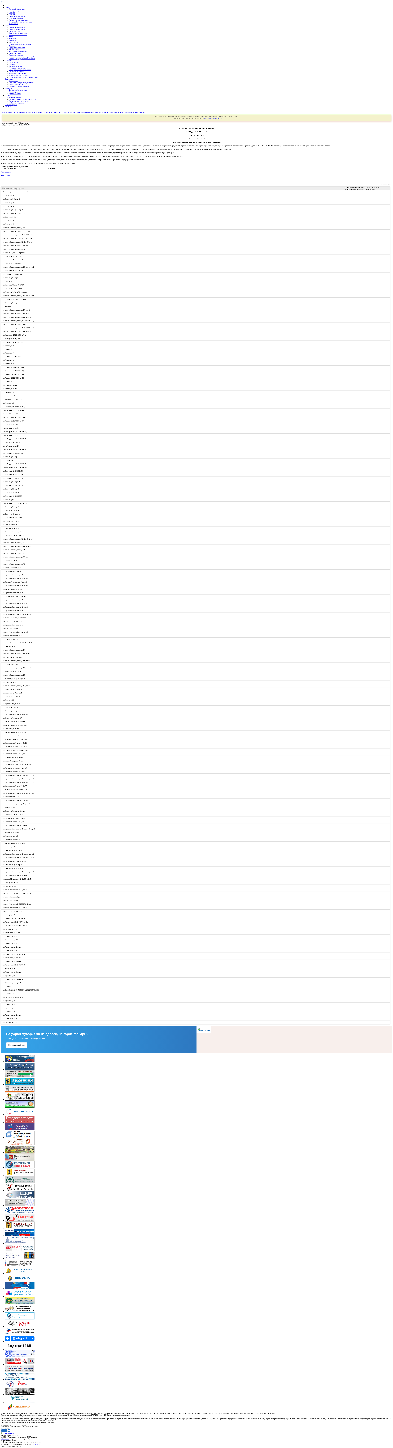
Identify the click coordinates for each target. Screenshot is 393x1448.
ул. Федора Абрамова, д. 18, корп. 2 (15, 618)
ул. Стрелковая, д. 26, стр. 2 (12, 865)
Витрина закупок (11, 105)
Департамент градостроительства (60, 112)
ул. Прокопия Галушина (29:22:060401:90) (17, 614)
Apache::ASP (35, 1444)
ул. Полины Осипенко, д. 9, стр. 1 (14, 772)
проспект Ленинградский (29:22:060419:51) (18, 235)
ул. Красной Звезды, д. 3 (11, 704)
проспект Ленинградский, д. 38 (14, 550)
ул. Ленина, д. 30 (9, 346)
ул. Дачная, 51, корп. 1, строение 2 (15, 253)
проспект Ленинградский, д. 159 (14, 417)
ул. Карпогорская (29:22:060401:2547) (16, 789)
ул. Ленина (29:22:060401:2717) (14, 421)
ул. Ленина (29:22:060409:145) (13, 371)
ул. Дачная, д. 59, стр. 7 (11, 507)
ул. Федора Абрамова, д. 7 (12, 532)
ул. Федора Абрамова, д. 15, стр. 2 (14, 721)
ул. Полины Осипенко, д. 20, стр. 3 (15, 768)
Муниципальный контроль (18, 75)
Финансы (12, 40)
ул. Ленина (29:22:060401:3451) (14, 378)
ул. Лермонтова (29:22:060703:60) (14, 965)
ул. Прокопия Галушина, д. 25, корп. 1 (16, 585)
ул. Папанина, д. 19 (9, 206)
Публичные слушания (16, 103)
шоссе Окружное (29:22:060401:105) (15, 410)
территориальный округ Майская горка (131, 112)
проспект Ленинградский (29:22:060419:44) (18, 238)
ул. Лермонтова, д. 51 (10, 1004)
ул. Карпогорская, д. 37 (11, 797)
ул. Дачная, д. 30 (8, 700)
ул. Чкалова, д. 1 (8, 403)
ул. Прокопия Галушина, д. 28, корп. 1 (16, 578)
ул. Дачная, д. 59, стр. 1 (11, 457)
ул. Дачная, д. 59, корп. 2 (11, 442)
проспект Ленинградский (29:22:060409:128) (18, 328)
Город (7, 7)
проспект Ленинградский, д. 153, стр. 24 (17, 331)
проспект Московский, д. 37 (12, 897)
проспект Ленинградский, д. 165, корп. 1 (17, 668)
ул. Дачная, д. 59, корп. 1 (11, 424)
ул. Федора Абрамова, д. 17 (12, 718)
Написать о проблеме (16, 1045)
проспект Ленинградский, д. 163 (14, 324)
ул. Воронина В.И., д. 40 (11, 199)
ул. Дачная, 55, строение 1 (12, 263)
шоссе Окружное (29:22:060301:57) (15, 432)
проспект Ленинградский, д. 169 (14, 675)
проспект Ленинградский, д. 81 (14, 542)
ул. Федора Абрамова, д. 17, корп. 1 (15, 732)
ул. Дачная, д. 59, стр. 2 (11, 492)
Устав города (13, 81)
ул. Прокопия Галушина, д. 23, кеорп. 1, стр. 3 (19, 829)
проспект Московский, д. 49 (12, 628)
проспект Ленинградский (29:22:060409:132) (18, 321)
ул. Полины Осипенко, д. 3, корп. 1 (15, 596)
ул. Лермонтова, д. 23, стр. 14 (13, 972)
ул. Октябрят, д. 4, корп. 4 (12, 528)
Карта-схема (5, 175)
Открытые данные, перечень (19, 86)
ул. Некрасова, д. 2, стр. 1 (11, 832)
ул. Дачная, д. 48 (8, 224)
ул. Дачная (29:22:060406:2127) (13, 274)
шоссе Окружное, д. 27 (11, 435)
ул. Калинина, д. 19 (9, 682)
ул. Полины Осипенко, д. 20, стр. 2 (15, 754)
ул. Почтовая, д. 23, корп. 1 (12, 707)
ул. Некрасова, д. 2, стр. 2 (11, 729)
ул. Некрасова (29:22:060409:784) (14, 335)
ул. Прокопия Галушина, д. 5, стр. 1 (15, 861)
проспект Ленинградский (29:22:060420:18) (18, 539)
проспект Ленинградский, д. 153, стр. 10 (17, 313)
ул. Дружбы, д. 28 (9, 986)
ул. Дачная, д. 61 (8, 500)
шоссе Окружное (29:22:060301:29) (15, 464)
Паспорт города (14, 11)
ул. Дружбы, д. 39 (9, 993)
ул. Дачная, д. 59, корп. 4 (11, 482)
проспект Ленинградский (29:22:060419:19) (18, 242)
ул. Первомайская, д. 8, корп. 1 (13, 535)
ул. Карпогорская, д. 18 (11, 639)
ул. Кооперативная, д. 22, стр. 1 (14, 342)
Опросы (8, 95)
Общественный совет (16, 71)
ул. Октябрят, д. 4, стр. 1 (11, 882)
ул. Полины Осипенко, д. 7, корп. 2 (15, 582)
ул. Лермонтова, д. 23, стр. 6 (12, 1015)
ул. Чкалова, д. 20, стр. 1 (11, 306)
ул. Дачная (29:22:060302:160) (13, 478)
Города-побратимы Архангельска (20, 22)
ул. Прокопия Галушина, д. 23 (13, 593)
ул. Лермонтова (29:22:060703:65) (14, 954)
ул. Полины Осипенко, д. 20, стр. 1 (15, 746)
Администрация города (17, 29)
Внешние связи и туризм (17, 73)
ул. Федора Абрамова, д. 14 (12, 589)
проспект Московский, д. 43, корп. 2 (15, 632)
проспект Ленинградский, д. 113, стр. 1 (16, 804)
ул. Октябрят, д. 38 (9, 886)
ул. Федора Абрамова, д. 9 (12, 568)
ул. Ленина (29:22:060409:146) (13, 367)
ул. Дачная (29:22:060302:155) (13, 485)
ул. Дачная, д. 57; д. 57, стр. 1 (13, 210)
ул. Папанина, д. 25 (9, 195)
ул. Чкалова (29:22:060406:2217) (14, 406)
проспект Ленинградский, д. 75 (14, 564)
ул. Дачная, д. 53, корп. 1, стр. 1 (14, 303)
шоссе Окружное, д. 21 (11, 428)
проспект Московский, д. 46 (12, 636)
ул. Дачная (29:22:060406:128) (13, 270)
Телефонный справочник (18, 90)
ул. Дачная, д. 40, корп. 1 (11, 664)
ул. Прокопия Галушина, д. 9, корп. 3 (16, 603)
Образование (13, 62)
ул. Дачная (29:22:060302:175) (13, 453)
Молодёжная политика (17, 68)
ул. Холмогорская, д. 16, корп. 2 (14, 678)
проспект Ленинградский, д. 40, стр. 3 (16, 557)
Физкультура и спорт (16, 66)
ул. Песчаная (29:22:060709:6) (13, 997)
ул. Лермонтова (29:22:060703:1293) (15, 922)
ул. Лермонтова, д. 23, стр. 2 (12, 958)
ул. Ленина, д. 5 (8, 353)
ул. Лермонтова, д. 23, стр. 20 (13, 979)
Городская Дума (14, 31)
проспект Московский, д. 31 (12, 911)
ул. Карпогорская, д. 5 (10, 807)
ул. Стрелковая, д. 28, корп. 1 (13, 868)
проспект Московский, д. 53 (12, 621)
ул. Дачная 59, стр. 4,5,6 (11, 510)
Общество (8, 60)
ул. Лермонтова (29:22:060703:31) (14, 918)
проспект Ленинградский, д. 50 (14, 249)
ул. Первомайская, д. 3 (10, 560)
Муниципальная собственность (20, 44)
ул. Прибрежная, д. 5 (10, 1022)
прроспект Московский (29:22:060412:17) (17, 879)
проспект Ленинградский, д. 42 (14, 553)
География (12, 14)
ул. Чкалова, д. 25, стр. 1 (11, 392)
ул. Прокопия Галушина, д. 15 (13, 625)
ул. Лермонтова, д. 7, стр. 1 (12, 950)
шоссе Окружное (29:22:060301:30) (15, 467)
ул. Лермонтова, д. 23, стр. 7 (12, 940)
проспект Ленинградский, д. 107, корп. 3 (17, 546)
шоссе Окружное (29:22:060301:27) (15, 449)
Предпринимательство (17, 48)
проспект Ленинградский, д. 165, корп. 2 (17, 686)
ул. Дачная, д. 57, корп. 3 (11, 696)
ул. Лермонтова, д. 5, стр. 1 (12, 943)
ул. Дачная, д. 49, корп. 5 (11, 711)
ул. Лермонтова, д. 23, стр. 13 (13, 961)
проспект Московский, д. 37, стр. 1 (15, 890)
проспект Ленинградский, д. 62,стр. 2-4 (16, 231)
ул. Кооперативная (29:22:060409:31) (15, 739)
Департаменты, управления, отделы (35, 112)
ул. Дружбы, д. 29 (9, 1011)
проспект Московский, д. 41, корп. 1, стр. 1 (18, 893)
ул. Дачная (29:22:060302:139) (13, 471)
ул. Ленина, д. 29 (9, 364)
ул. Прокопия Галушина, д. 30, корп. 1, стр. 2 (18, 782)
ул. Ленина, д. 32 (9, 360)
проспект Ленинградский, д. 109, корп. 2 (17, 661)
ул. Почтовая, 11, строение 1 (13, 256)
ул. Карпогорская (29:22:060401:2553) (16, 750)
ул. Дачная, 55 (7, 281)
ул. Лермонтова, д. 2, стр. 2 (12, 1018)
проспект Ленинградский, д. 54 (14, 228)
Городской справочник (17, 9)
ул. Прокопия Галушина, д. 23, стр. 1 (15, 875)
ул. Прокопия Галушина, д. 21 (13, 610)
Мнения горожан (15, 97)
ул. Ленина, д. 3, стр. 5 (10, 385)
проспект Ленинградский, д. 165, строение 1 (18, 296)
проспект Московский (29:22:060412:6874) (17, 643)
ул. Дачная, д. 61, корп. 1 (11, 514)
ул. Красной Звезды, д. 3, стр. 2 (13, 757)
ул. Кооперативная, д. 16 (11, 338)
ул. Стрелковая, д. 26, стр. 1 (12, 850)
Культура (12, 64)
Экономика (9, 37)
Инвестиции (13, 42)
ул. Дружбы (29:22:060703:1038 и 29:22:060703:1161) (21, 990)
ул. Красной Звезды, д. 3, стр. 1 (13, 761)
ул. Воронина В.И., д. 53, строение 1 (15, 292)
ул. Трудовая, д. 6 (9, 968)
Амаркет (8, 106)
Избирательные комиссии (18, 35)
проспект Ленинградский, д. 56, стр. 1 (16, 245)
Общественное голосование (19, 101)
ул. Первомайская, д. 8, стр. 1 (13, 814)
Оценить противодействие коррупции (22, 99)
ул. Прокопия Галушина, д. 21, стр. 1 (15, 575)
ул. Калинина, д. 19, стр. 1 (12, 671)
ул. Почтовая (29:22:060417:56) (13, 285)
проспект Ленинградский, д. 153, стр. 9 (16, 310)
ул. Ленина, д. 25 (9, 349)
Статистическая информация (19, 20)
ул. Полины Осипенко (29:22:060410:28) (17, 764)
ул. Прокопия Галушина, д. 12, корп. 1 (16, 800)
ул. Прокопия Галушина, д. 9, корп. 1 (16, 600)
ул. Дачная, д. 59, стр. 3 (11, 489)
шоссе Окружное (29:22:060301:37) (15, 439)
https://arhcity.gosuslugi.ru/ (213, 118)
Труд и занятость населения (18, 51)
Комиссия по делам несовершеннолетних (23, 77)
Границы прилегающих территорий (21, 57)
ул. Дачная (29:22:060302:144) (13, 474)
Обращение (5, 1439)
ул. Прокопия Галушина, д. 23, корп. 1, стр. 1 (18, 872)
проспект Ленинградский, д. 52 (14, 213)
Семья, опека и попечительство (20, 70)
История (12, 13)
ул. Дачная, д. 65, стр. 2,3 (11, 521)
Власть (7, 25)
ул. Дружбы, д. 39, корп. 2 (12, 983)
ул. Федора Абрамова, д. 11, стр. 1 (14, 843)
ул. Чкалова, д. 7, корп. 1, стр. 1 (14, 399)
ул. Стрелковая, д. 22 (10, 646)
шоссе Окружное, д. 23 (11, 446)
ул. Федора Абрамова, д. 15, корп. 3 (15, 725)
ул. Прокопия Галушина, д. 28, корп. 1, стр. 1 (18, 779)
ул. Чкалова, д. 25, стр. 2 (11, 414)
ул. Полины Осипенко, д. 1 (12, 840)
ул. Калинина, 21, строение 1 (13, 260)
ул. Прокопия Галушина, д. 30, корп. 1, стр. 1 (18, 793)
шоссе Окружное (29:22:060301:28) (15, 503)
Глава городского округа (17, 27)
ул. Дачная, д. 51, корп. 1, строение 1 (15, 299)
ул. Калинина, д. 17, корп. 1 (12, 693)
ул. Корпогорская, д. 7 (10, 836)
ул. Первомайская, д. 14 (11, 525)
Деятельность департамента (82, 112)
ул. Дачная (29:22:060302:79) (13, 496)
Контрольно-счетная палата (18, 33)
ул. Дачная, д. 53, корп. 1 (11, 278)
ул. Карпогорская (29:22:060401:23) (15, 743)
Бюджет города (14, 49)
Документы (9, 79)
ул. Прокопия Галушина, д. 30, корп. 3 (16, 714)
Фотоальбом (13, 24)
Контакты (8, 88)
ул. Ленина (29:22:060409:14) (13, 356)
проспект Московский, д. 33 (12, 900)
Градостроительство (16, 55)
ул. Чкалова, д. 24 (9, 396)
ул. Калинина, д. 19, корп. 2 (12, 689)
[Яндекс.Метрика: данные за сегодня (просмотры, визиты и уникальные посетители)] (7, 1433)
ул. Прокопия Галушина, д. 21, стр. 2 (15, 607)
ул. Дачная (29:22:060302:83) (13, 517)
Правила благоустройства (18, 84)
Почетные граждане (16, 18)
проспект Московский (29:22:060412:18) (17, 904)
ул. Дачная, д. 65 (8, 460)
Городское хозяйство (16, 53)
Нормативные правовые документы (21, 83)
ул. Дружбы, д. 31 (9, 1001)
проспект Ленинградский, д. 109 (14, 650)
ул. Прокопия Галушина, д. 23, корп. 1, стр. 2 (18, 854)
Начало (3, 112)
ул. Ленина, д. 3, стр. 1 (10, 389)
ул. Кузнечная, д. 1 (9, 1008)
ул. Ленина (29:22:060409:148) (13, 374)
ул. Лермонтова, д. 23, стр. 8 (12, 947)
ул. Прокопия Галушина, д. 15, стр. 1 (15, 825)
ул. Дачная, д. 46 (8, 202)
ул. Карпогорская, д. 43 (11, 736)
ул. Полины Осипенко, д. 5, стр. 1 (14, 822)
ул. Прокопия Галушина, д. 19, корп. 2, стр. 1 (18, 857)
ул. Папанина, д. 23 (9, 220)
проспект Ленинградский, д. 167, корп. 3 (17, 653)
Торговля (12, 46)
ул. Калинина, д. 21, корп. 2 (12, 657)
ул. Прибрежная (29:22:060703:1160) (15, 925)
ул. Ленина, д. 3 (8, 381)
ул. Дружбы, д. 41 (9, 976)
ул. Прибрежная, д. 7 (10, 929)
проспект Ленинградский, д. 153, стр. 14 (17, 317)
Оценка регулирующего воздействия (22, 59)
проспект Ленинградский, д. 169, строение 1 (18, 267)
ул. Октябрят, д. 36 (9, 915)
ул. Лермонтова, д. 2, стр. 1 (12, 936)
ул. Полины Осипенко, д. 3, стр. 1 (14, 818)
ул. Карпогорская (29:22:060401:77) (15, 786)
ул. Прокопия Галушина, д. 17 (13, 571)
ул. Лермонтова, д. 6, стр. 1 (12, 933)
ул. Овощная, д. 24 (9, 847)
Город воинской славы (17, 16)
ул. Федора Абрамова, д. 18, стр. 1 (14, 811)
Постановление (6, 172)
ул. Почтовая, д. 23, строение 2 (13, 288)
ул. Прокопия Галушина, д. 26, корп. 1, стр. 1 (18, 775)
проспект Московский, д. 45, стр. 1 (15, 908)
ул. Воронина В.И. (9, 217)
